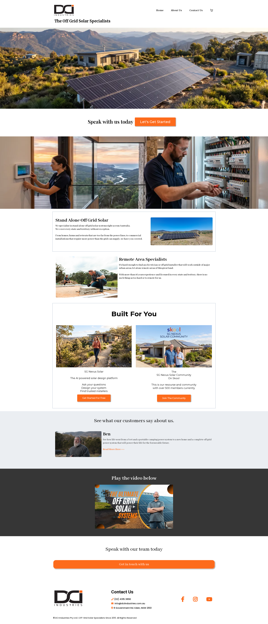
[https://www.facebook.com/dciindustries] (183, 599)
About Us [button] (176, 10)
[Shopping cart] (211, 10)
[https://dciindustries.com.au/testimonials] (78, 444)
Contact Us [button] (196, 10)
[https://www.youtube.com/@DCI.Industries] (208, 599)
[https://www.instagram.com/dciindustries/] (196, 599)
